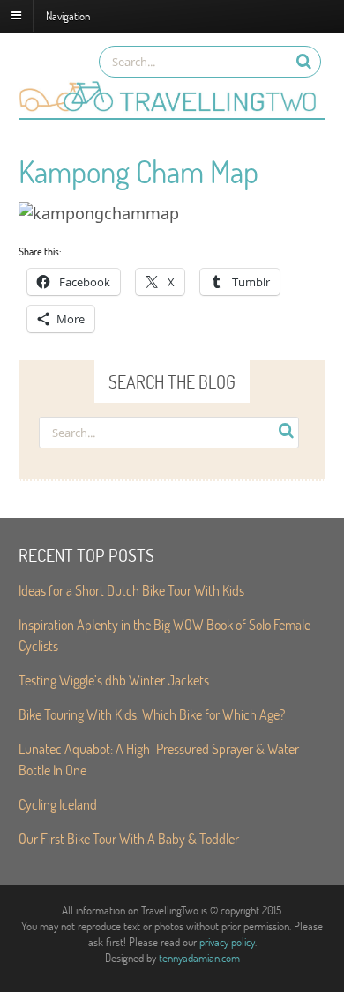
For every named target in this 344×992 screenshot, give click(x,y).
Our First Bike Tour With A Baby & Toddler (129, 838)
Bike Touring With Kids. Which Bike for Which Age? (152, 714)
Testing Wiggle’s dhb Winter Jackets (114, 679)
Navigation (68, 15)
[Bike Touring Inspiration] (172, 109)
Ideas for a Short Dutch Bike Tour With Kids (131, 590)
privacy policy (227, 942)
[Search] (303, 61)
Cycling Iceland (58, 804)
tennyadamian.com (199, 958)
